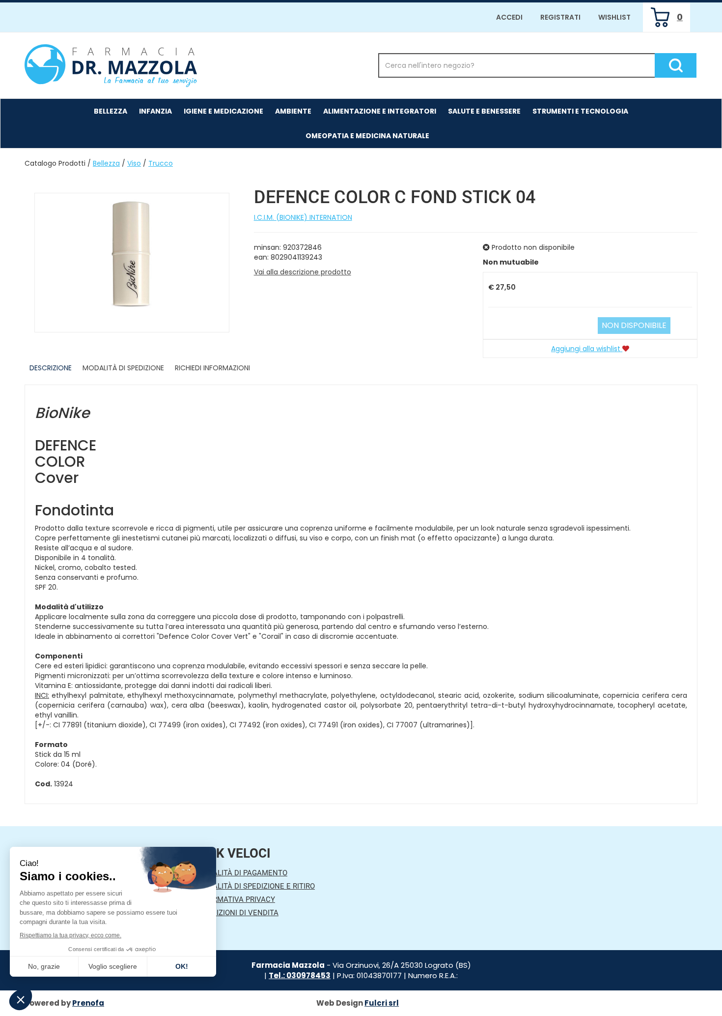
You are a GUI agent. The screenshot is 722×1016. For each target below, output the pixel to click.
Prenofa (88, 1003)
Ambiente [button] (293, 111)
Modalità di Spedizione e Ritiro (255, 886)
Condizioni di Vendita (237, 912)
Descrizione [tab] (50, 368)
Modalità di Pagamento (241, 872)
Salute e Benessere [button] (484, 111)
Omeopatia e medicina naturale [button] (367, 136)
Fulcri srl (381, 1003)
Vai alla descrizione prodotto (302, 272)
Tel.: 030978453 (300, 975)
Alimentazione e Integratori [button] (379, 111)
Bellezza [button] (110, 111)
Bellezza (106, 163)
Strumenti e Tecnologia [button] (580, 111)
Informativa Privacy (235, 899)
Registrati (560, 17)
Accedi (509, 17)
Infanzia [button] (155, 111)
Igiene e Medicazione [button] (223, 111)
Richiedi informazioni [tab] (212, 368)
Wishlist (614, 17)
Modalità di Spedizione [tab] (123, 368)
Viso (134, 163)
